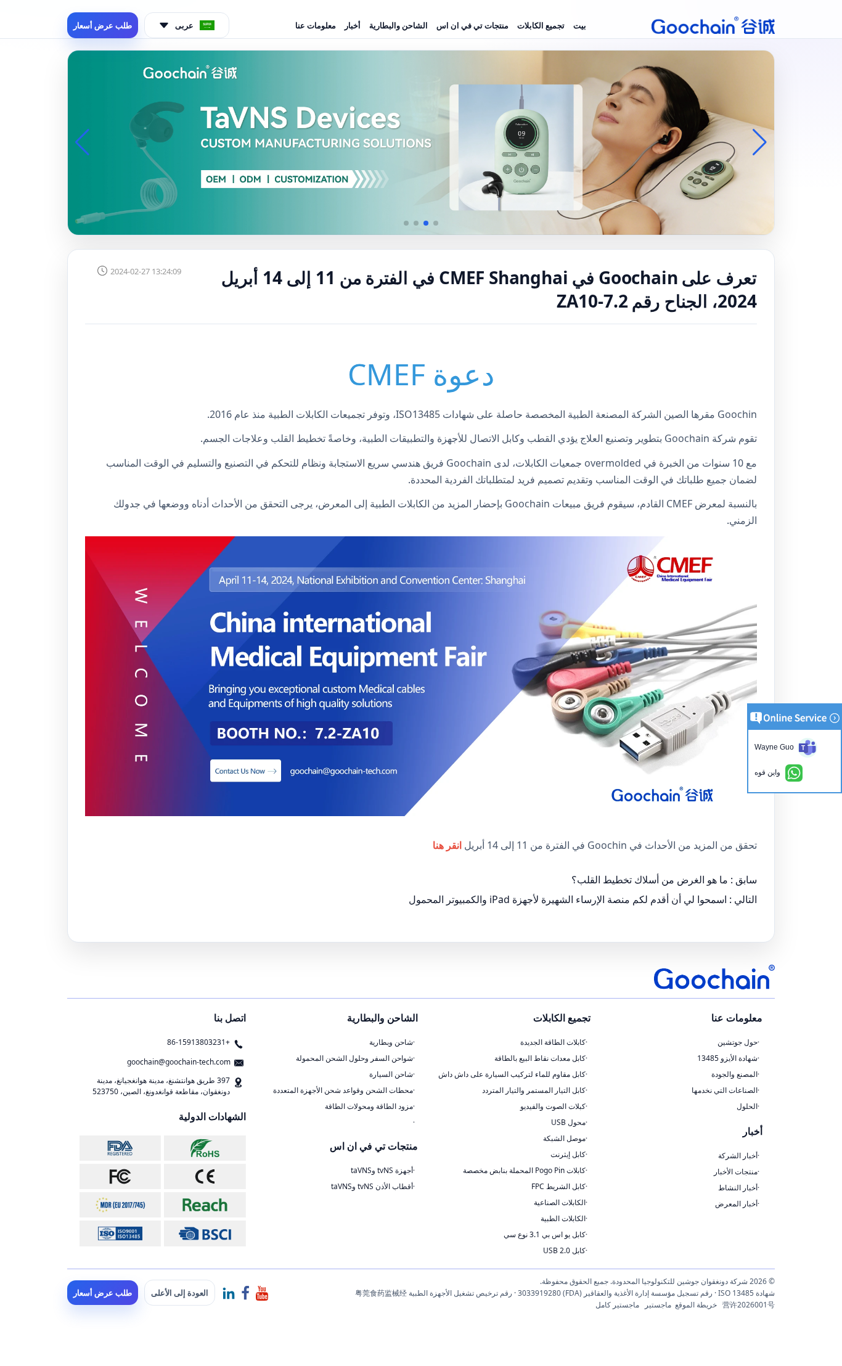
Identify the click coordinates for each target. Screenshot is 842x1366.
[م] (204, 1176)
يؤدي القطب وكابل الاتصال (524, 438)
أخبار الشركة (738, 1155)
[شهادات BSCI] (204, 1233)
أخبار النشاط (738, 1187)
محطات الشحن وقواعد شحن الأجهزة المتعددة (343, 1090)
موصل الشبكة (564, 1138)
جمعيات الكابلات (548, 463)
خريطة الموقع (696, 1304)
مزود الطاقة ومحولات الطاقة (369, 1106)
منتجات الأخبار (736, 1171)
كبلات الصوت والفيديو (553, 1106)
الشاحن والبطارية (398, 25)
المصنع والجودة (734, 1074)
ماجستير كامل (617, 1304)
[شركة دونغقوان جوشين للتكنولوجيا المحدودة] (713, 25)
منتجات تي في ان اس (472, 25)
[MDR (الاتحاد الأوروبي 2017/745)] (120, 1204)
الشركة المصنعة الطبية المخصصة (593, 414)
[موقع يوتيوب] (262, 1293)
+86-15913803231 (198, 1042)
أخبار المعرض (736, 1203)
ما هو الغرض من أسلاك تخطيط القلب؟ (649, 879)
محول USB (568, 1122)
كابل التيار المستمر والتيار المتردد (534, 1090)
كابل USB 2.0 (564, 1250)
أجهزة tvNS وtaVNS (382, 1170)
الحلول (747, 1106)
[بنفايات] (204, 1148)
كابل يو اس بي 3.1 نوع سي (545, 1234)
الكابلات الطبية (563, 1218)
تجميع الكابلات (541, 25)
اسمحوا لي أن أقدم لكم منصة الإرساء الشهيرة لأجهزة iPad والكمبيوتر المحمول (568, 899)
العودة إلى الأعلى (179, 1292)
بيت (579, 25)
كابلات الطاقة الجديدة (553, 1042)
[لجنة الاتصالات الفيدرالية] (120, 1176)
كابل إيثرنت (568, 1154)
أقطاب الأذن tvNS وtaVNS (372, 1186)
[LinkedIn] (228, 1293)
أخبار (353, 25)
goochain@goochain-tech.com (179, 1062)
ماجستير (658, 1304)
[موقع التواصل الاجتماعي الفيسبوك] (245, 1293)
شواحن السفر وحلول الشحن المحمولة (354, 1058)
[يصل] (204, 1204)
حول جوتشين (737, 1042)
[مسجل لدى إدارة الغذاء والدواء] (120, 1148)
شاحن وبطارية (391, 1042)
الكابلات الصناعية (560, 1202)
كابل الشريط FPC (558, 1186)
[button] (435, 223)
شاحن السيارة (391, 1074)
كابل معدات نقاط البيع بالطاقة (540, 1058)
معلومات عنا (315, 25)
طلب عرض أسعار (102, 25)
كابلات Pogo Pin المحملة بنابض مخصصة (524, 1170)
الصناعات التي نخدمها (725, 1090)
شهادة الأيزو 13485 (727, 1058)
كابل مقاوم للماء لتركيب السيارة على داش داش (512, 1074)
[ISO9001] (120, 1233)
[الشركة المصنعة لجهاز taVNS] (421, 142)
